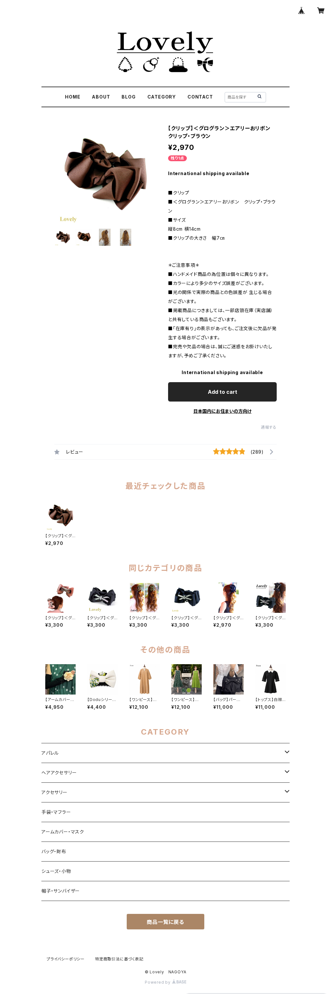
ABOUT (101, 96)
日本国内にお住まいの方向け (222, 411)
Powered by (158, 982)
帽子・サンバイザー (60, 891)
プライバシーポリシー (66, 959)
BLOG (128, 96)
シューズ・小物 (56, 871)
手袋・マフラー (56, 812)
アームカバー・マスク (62, 831)
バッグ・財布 (53, 851)
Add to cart (222, 392)
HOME (72, 96)
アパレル (50, 753)
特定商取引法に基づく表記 (119, 959)
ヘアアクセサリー (59, 772)
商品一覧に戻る (165, 922)
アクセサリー (54, 792)
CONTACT (200, 96)
